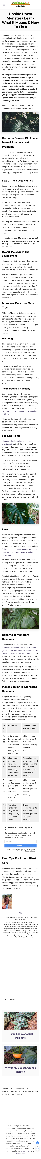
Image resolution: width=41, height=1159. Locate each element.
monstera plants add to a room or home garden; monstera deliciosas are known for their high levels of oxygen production (20, 650)
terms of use (25, 1151)
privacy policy (20, 1153)
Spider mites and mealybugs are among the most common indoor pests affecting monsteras (20, 552)
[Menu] (4, 4)
